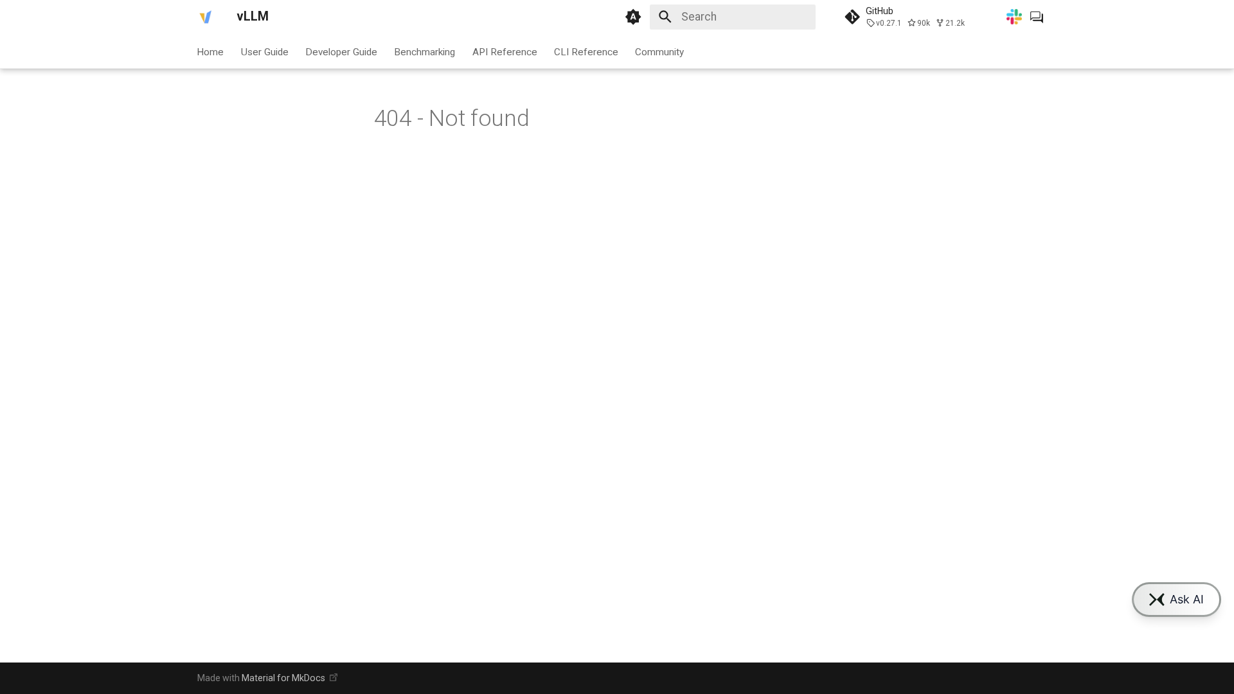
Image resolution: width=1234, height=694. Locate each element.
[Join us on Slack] (1014, 16)
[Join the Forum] (1037, 16)
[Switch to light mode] (633, 17)
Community (660, 51)
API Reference (504, 51)
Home (210, 51)
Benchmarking (425, 51)
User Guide (265, 51)
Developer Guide (341, 51)
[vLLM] (206, 17)
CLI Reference (586, 51)
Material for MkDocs (284, 678)
